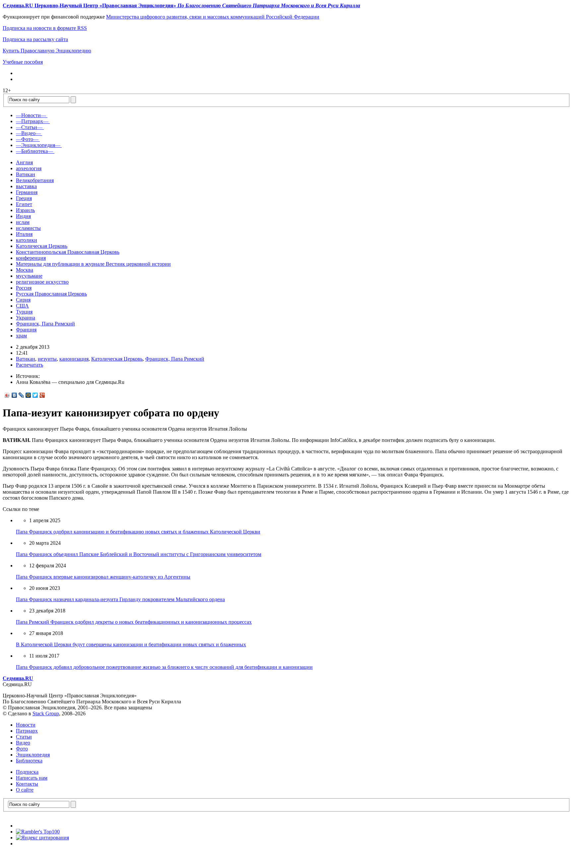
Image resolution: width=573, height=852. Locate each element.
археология (28, 168)
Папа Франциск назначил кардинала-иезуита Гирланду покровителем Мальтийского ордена (120, 599)
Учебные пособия (23, 62)
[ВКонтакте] (14, 395)
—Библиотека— (34, 151)
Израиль (25, 210)
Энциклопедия (33, 754)
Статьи (24, 737)
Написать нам (31, 778)
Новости (25, 725)
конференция (31, 258)
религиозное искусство (42, 282)
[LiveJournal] (21, 395)
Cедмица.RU (18, 678)
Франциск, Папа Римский (45, 323)
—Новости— (31, 115)
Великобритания (35, 180)
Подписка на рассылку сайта (35, 39)
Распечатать (29, 365)
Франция (26, 329)
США (22, 306)
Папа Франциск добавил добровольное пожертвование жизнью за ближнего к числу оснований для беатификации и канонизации (164, 667)
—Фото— (27, 139)
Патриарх (27, 731)
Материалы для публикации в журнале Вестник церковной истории (93, 264)
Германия (26, 192)
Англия (24, 162)
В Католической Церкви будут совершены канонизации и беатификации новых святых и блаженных (131, 644)
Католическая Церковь (41, 246)
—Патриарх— (32, 121)
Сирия (23, 300)
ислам (23, 222)
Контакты (27, 784)
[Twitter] (35, 395)
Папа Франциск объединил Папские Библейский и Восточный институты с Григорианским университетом (138, 554)
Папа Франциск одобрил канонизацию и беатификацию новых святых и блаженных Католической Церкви (138, 531)
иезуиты (47, 359)
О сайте (24, 790)
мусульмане (29, 276)
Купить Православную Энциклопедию (47, 50)
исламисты (28, 228)
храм (21, 335)
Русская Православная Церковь (51, 294)
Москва (24, 270)
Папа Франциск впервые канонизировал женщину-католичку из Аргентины (103, 577)
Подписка (27, 772)
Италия (24, 234)
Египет (24, 204)
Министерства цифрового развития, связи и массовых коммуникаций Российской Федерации (212, 17)
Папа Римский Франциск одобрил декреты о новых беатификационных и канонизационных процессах (134, 622)
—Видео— (28, 133)
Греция (24, 198)
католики (26, 240)
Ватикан (25, 174)
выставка (26, 186)
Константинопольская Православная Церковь (67, 252)
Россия (24, 288)
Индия (23, 216)
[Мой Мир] (28, 395)
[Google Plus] (42, 395)
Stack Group (45, 713)
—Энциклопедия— (38, 145)
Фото (22, 748)
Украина (25, 317)
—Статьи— (29, 127)
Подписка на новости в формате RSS (45, 28)
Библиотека (29, 760)
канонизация (74, 359)
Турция (24, 312)
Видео (23, 743)
